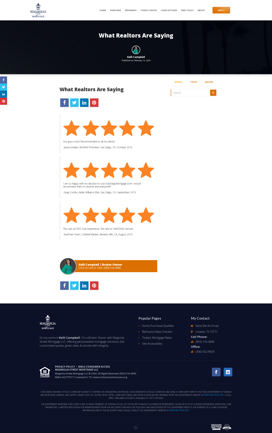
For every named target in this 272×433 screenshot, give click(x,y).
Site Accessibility (152, 343)
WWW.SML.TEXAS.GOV (214, 394)
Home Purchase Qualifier (158, 326)
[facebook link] (216, 372)
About (201, 10)
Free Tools (187, 10)
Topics (193, 82)
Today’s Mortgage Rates (157, 338)
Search (178, 82)
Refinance (131, 10)
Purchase (115, 10)
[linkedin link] (228, 372)
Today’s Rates (149, 10)
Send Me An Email (207, 326)
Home (103, 10)
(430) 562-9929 (205, 352)
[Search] (213, 93)
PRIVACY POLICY (65, 366)
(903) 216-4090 (112, 267)
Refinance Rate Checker (157, 332)
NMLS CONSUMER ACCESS (94, 366)
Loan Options (169, 10)
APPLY (221, 10)
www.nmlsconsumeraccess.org (110, 377)
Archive (209, 82)
